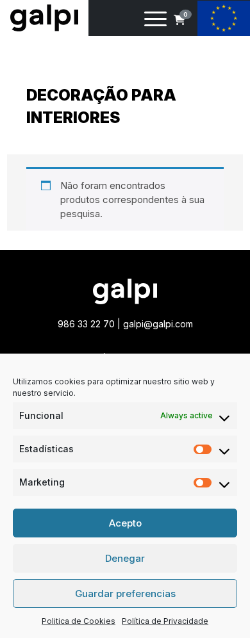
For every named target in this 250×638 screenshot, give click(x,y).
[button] (179, 20)
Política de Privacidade (165, 621)
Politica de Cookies (78, 621)
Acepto (125, 523)
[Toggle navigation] (155, 21)
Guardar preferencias (125, 593)
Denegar (125, 558)
